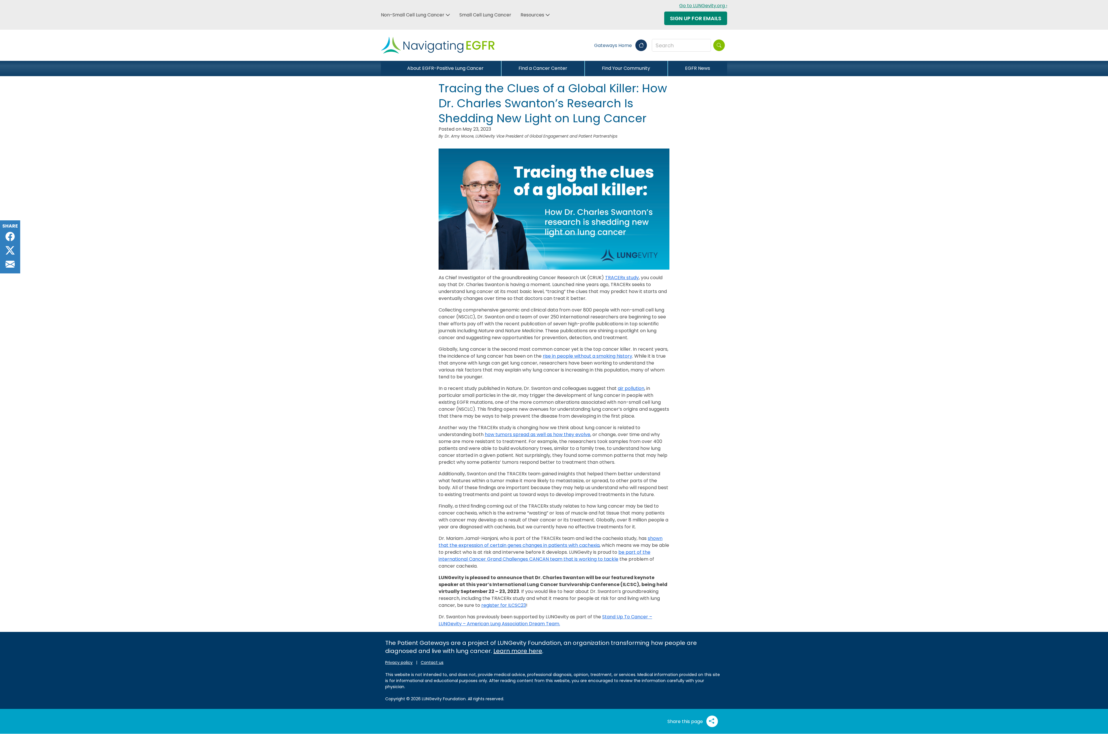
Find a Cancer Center (543, 68)
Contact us (432, 662)
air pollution (631, 388)
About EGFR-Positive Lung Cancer (445, 68)
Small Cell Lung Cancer (485, 15)
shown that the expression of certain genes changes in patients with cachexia (550, 542)
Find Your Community (626, 68)
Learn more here (517, 651)
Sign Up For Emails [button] (695, 18)
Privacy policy (399, 662)
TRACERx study (622, 277)
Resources (532, 15)
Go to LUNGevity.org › (703, 5)
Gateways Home (613, 45)
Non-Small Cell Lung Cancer (412, 15)
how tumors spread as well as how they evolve (537, 434)
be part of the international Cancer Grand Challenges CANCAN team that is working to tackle (544, 555)
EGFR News (697, 68)
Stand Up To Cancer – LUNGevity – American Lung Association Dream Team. (545, 620)
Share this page (685, 721)
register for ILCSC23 (503, 605)
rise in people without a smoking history (587, 356)
